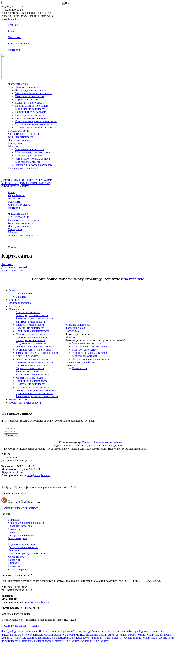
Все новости (79, 368)
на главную (134, 278)
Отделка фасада (81, 631)
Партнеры (14, 566)
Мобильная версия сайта (15, 613)
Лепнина (13, 550)
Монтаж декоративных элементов (35, 152)
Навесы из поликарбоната (23, 168)
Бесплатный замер (12, 270)
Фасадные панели (18, 139)
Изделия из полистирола (22, 544)
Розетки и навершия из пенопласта (36, 121)
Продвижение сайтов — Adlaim (20, 625)
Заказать (7, 264)
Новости (70, 365)
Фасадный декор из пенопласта (19, 631)
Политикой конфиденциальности (102, 442)
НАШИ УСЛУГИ (18, 130)
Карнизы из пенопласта (29, 99)
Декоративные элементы (23, 547)
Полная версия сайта (13, 492)
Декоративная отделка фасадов (33, 164)
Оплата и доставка (19, 43)
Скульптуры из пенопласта (24, 133)
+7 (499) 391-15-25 (24, 465)
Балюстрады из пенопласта (31, 90)
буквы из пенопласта (20, 136)
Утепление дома (17, 538)
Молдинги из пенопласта (30, 108)
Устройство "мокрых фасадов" (33, 158)
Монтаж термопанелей (28, 155)
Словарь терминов (19, 569)
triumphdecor (17, 472)
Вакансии (14, 198)
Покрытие (14, 528)
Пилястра (14, 519)
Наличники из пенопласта (30, 111)
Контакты (14, 49)
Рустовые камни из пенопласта (33, 124)
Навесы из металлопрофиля (55, 631)
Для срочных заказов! (14, 267)
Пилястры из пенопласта (30, 115)
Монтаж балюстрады (27, 161)
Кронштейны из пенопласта (31, 105)
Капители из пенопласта (29, 96)
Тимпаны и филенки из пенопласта (36, 127)
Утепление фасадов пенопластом (27, 553)
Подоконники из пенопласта (32, 118)
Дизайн (12, 532)
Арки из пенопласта (27, 87)
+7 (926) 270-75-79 (29, 469)
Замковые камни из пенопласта (33, 93)
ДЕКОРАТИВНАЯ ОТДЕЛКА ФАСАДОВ (26, 180)
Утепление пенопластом (29, 149)
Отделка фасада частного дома (110, 631)
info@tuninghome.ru (12, 18)
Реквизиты (14, 37)
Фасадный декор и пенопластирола (22, 634)
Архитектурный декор (121, 634)
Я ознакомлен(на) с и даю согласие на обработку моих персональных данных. (88, 444)
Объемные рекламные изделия (26, 522)
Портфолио (15, 143)
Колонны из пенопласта (29, 102)
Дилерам (13, 562)
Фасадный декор (18, 83)
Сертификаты (16, 195)
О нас (11, 31)
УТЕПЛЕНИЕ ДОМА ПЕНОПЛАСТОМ (25, 183)
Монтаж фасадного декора (59, 634)
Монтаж (13, 146)
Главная (13, 24)
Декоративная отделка (21, 535)
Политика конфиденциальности (20, 507)
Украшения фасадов (20, 525)
